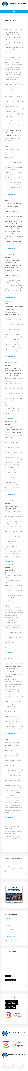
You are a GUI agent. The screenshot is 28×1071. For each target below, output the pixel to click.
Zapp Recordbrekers (10, 922)
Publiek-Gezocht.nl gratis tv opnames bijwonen (14, 5)
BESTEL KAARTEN (10, 194)
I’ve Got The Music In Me (11, 933)
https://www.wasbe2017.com (15, 125)
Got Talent (7, 925)
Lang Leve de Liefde (10, 936)
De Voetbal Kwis (9, 929)
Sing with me (8, 918)
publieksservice (7, 1067)
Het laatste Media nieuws (11, 940)
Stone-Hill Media (20, 1067)
